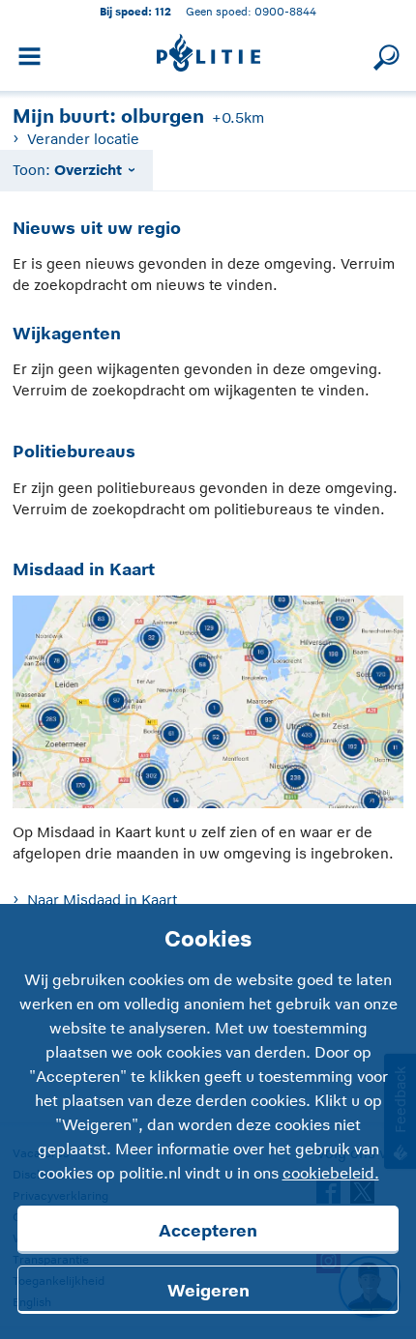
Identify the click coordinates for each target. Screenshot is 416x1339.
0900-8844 (285, 11)
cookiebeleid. (330, 1173)
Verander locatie (82, 139)
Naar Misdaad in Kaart (101, 899)
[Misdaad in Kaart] (207, 706)
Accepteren (208, 1230)
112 (163, 11)
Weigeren (208, 1290)
